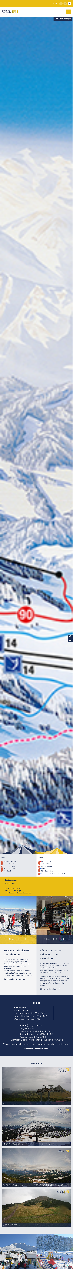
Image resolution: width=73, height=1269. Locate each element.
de (69, 3)
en (65, 3)
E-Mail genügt (63, 1044)
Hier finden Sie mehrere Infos (14, 979)
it (60, 3)
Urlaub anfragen (62, 19)
